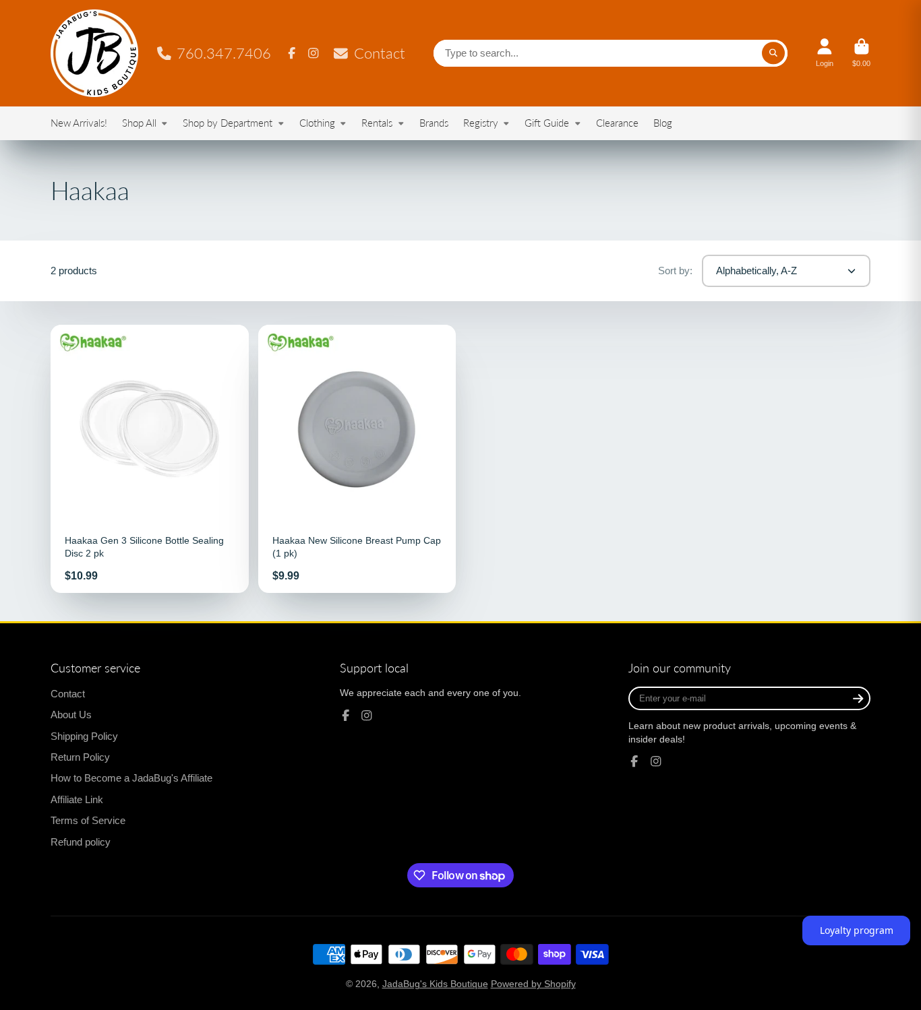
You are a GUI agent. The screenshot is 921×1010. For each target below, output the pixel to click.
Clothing (317, 123)
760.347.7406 (224, 53)
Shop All (139, 123)
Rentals (376, 123)
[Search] (773, 53)
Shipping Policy (84, 736)
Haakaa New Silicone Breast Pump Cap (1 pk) (357, 459)
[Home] (94, 53)
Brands (433, 123)
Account (824, 52)
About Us (71, 714)
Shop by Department (227, 123)
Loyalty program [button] (856, 930)
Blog (662, 123)
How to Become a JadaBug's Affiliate (131, 778)
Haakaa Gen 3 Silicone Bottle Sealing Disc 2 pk (150, 459)
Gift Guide (547, 123)
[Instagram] (313, 53)
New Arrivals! (79, 123)
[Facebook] (292, 53)
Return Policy (80, 757)
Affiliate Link (77, 799)
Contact (379, 53)
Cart (861, 52)
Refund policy (81, 842)
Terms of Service (88, 820)
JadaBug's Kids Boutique (435, 983)
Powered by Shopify (533, 983)
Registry (480, 123)
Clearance (617, 123)
